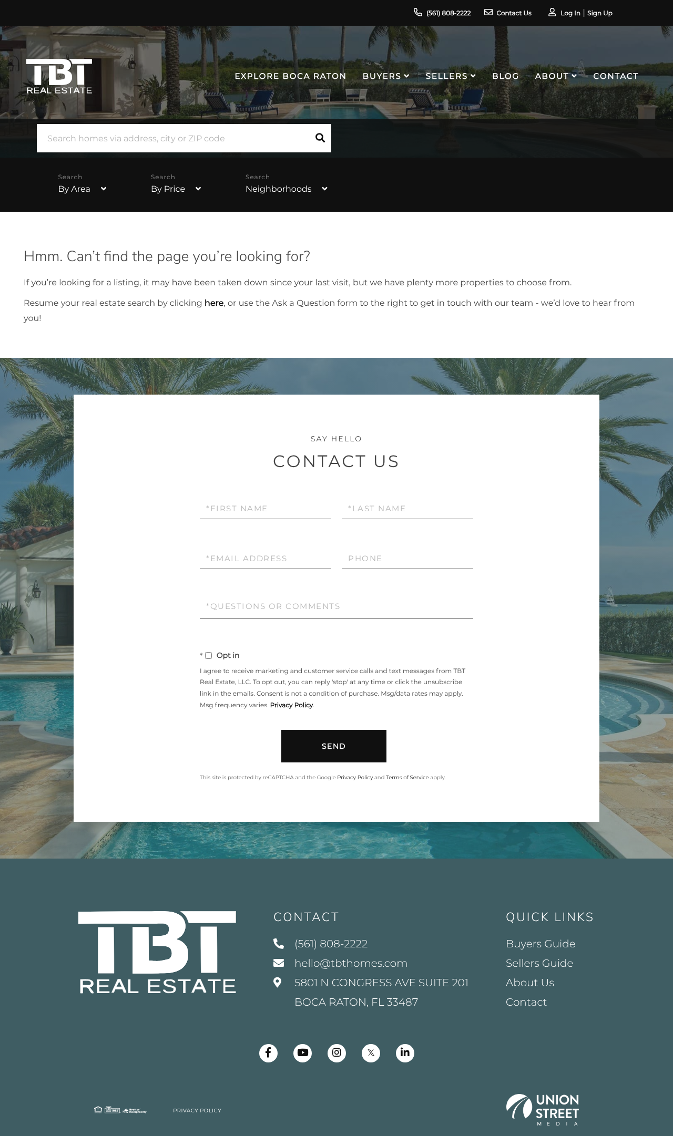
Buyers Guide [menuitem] (541, 944)
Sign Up (600, 13)
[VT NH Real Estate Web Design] (542, 1109)
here (214, 303)
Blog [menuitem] (505, 76)
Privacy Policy (291, 705)
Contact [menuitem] (616, 76)
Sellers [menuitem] (447, 76)
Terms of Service (407, 777)
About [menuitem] (552, 76)
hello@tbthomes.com (350, 963)
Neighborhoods (279, 189)
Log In (570, 13)
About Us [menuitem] (530, 983)
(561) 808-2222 (448, 13)
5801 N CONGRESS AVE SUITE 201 (380, 993)
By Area (74, 189)
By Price (168, 189)
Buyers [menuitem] (382, 76)
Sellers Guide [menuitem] (540, 963)
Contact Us (514, 13)
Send (334, 746)
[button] (320, 138)
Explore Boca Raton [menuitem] (291, 76)
